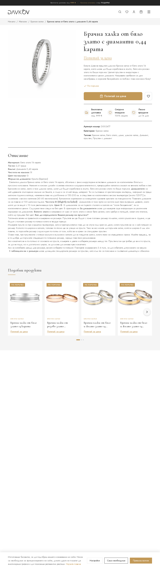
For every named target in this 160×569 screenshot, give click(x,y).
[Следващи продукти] (147, 312)
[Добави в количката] (38, 301)
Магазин (23, 21)
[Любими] (127, 12)
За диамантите (88, 208)
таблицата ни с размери (24, 251)
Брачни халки (37, 21)
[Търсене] (120, 12)
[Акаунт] (134, 12)
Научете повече (73, 564)
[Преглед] (38, 294)
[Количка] (141, 12)
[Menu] (149, 12)
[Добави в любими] (148, 96)
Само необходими (116, 560)
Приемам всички (141, 560)
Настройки (95, 560)
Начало (11, 21)
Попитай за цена (98, 58)
